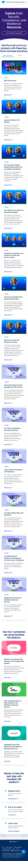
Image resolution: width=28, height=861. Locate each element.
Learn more (7, 677)
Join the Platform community (14, 33)
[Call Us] (24, 851)
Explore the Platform (14, 831)
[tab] (8, 55)
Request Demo (12, 798)
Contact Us (11, 815)
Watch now (7, 95)
